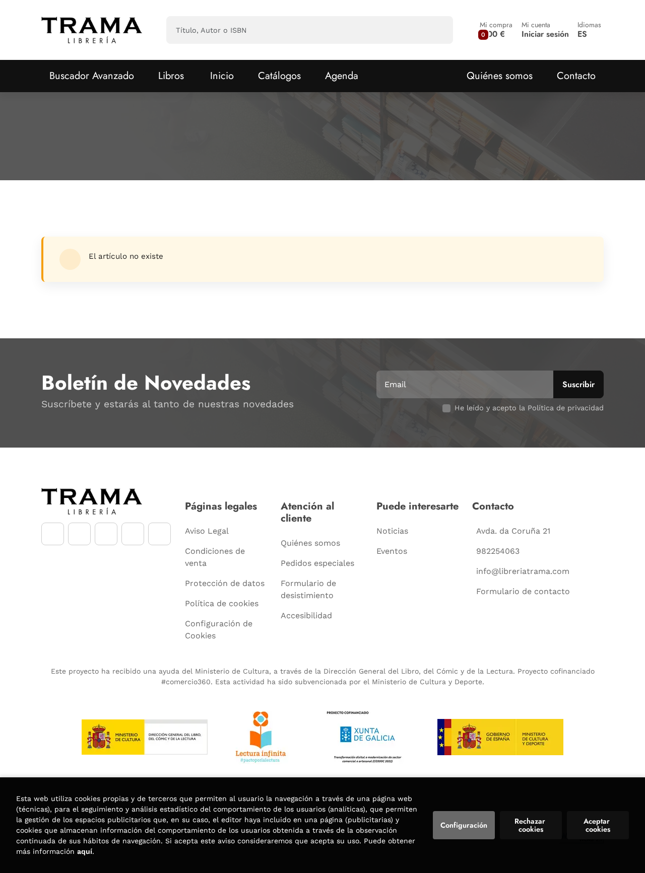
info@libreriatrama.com (522, 571)
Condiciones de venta (215, 557)
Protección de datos (225, 583)
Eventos (391, 551)
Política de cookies (222, 603)
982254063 (498, 551)
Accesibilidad (306, 615)
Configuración (463, 825)
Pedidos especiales (317, 563)
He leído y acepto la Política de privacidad (529, 408)
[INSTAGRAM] (79, 534)
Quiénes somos (500, 75)
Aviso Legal (207, 531)
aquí (84, 851)
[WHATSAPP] (132, 534)
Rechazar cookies (530, 825)
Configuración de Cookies (218, 629)
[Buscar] (436, 30)
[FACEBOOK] (52, 534)
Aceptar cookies (598, 825)
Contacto (576, 75)
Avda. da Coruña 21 (513, 531)
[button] (496, 30)
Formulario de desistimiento (308, 589)
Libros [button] (171, 75)
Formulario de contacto (523, 591)
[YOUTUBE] (106, 534)
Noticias (392, 531)
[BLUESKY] (159, 534)
